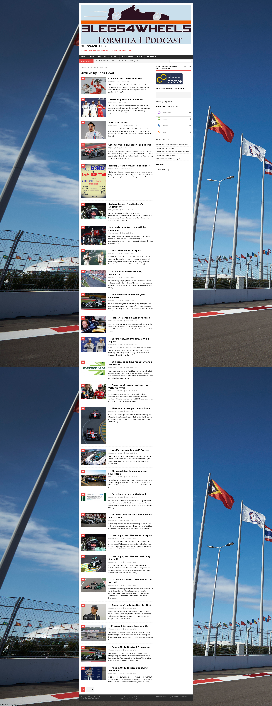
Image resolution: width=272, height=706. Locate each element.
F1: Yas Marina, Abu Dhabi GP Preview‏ (128, 450)
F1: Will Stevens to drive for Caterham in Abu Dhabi (130, 363)
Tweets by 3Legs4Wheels (165, 101)
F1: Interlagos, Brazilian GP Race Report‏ (130, 535)
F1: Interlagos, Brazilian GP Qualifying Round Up (129, 558)
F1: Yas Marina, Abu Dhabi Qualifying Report (128, 340)
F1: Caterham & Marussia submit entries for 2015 (130, 581)
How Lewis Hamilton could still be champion (127, 228)
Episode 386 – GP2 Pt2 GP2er (166, 155)
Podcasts (102, 57)
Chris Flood (126, 81)
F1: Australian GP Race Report (124, 250)
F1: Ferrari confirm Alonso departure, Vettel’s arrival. (128, 386)
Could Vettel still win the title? (125, 78)
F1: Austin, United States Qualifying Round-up (128, 669)
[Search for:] (180, 61)
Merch (139, 57)
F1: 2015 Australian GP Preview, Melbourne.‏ (125, 273)
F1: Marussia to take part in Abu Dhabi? (130, 408)
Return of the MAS (118, 122)
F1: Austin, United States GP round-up (129, 647)
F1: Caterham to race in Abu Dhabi (127, 494)
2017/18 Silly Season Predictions (125, 99)
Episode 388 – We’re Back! (165, 148)
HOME (83, 57)
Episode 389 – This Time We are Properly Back (172, 145)
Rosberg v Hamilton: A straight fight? (129, 165)
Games (113, 57)
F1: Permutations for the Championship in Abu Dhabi (130, 516)
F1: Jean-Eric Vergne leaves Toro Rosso (129, 317)
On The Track (127, 57)
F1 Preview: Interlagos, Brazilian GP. (128, 626)
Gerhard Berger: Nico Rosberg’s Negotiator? (125, 205)
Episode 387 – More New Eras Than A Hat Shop (172, 152)
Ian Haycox (25, 705)
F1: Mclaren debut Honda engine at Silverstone (127, 472)
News (92, 57)
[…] (123, 92)
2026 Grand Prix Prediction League (168, 159)
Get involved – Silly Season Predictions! (129, 144)
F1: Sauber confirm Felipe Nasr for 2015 (129, 605)
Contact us (152, 57)
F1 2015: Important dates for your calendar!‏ (126, 296)
